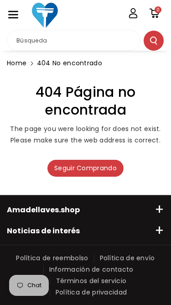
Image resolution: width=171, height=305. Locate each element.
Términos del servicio (91, 280)
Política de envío (127, 258)
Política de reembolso (52, 258)
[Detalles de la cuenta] (133, 13)
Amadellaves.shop (43, 210)
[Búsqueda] (154, 41)
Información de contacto (91, 269)
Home (16, 63)
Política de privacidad (91, 292)
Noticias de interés (43, 231)
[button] (13, 15)
